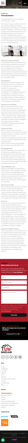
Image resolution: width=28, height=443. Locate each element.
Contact (3, 381)
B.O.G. (2, 375)
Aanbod (3, 373)
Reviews (3, 377)
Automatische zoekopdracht (9, 403)
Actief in (3, 407)
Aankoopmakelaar (6, 395)
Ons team (4, 371)
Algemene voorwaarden (8, 437)
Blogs (2, 385)
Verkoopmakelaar (6, 393)
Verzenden (14, 315)
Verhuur (3, 397)
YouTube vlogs (5, 383)
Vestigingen (4, 369)
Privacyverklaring (21, 437)
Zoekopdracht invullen (13, 334)
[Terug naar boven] (25, 440)
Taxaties (3, 399)
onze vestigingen (18, 272)
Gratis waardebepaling (8, 401)
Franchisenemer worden (8, 379)
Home (3, 367)
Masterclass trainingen (7, 405)
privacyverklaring (6, 311)
